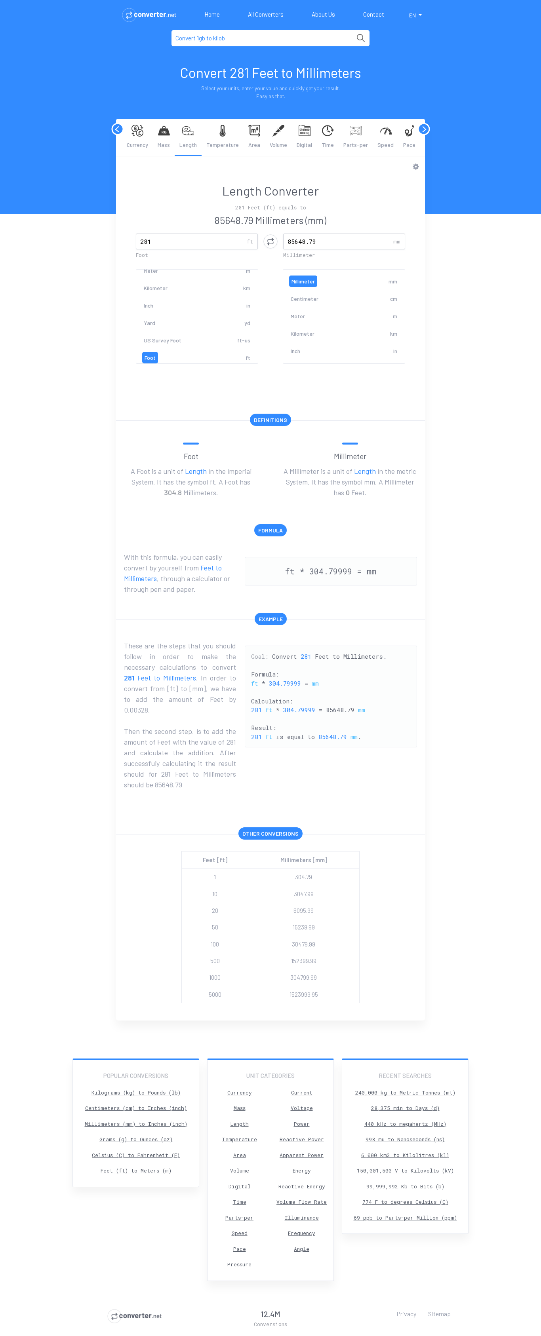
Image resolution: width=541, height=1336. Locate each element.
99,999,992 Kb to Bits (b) (405, 1186)
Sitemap (439, 1313)
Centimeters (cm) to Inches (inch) (136, 1108)
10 (214, 893)
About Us (323, 14)
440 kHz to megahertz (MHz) (405, 1123)
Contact (373, 14)
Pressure (239, 1264)
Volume (278, 144)
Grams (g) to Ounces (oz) (136, 1139)
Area (254, 144)
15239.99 (304, 927)
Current (301, 1092)
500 (215, 960)
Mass (164, 144)
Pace (409, 144)
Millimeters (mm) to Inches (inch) (136, 1123)
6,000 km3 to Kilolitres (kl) (405, 1155)
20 (215, 910)
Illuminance (302, 1217)
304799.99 (303, 977)
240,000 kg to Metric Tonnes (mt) (405, 1092)
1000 (215, 977)
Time (328, 144)
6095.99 (303, 910)
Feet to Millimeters (160, 677)
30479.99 (303, 944)
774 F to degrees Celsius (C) (405, 1201)
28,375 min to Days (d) (405, 1108)
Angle (301, 1248)
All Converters (266, 14)
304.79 (303, 876)
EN (413, 15)
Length (188, 144)
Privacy (406, 1313)
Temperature (222, 144)
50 (215, 927)
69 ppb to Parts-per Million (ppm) (405, 1217)
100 (215, 944)
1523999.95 (304, 994)
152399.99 (303, 960)
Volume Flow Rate (301, 1201)
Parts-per (355, 144)
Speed (385, 144)
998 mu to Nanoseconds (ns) (405, 1139)
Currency (137, 144)
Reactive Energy (301, 1186)
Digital (304, 144)
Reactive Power (302, 1139)
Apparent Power (302, 1155)
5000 (215, 994)
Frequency (301, 1233)
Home (212, 14)
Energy (302, 1170)
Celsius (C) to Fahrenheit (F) (136, 1155)
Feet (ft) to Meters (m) (136, 1170)
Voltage (302, 1108)
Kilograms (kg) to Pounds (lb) (136, 1092)
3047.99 (304, 893)
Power (302, 1123)
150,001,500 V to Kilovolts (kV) (405, 1170)
